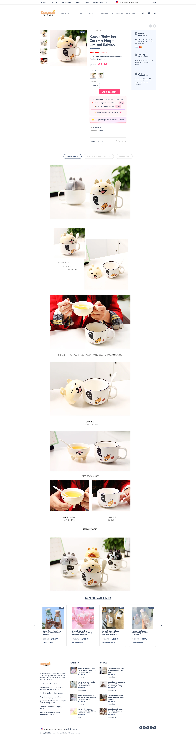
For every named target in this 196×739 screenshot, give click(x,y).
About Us (87, 2)
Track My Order (65, 2)
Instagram (52, 683)
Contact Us (53, 2)
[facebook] (140, 727)
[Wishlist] (143, 13)
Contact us (44, 687)
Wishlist (43, 2)
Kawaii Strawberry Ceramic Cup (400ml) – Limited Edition (82, 633)
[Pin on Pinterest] (121, 141)
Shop (91, 30)
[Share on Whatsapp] (124, 141)
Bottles (99, 30)
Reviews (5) (124, 156)
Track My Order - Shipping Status (52, 693)
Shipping (77, 2)
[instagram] (144, 727)
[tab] (72, 157)
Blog (107, 2)
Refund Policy (98, 2)
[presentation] (53, 48)
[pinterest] (154, 727)
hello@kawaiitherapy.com (49, 689)
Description (72, 156)
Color (92, 70)
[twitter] (147, 727)
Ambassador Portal (47, 714)
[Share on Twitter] (118, 141)
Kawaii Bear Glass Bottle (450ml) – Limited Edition (110, 633)
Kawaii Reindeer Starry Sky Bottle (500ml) (140, 633)
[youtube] (151, 727)
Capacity (93, 81)
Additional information (99, 156)
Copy (121, 103)
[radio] (93, 75)
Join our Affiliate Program (49, 712)
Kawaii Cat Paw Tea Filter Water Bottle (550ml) (51, 633)
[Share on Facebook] (115, 141)
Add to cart (109, 92)
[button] (149, 13)
